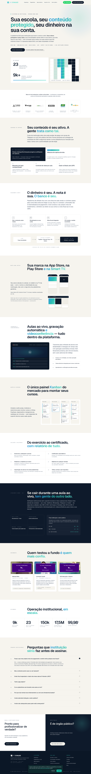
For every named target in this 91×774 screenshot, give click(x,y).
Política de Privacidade (45, 768)
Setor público (54, 2)
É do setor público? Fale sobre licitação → (35, 49)
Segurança (26, 2)
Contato (68, 759)
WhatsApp (68, 2)
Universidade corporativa (55, 759)
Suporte (68, 761)
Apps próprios (39, 2)
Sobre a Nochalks (70, 757)
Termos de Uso (65, 771)
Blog (67, 765)
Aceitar (59, 770)
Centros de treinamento (55, 763)
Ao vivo (35, 763)
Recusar (53, 770)
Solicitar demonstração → (17, 49)
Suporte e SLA (47, 2)
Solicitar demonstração (78, 2)
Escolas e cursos (53, 757)
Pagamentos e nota (38, 759)
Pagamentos (32, 2)
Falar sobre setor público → (58, 743)
